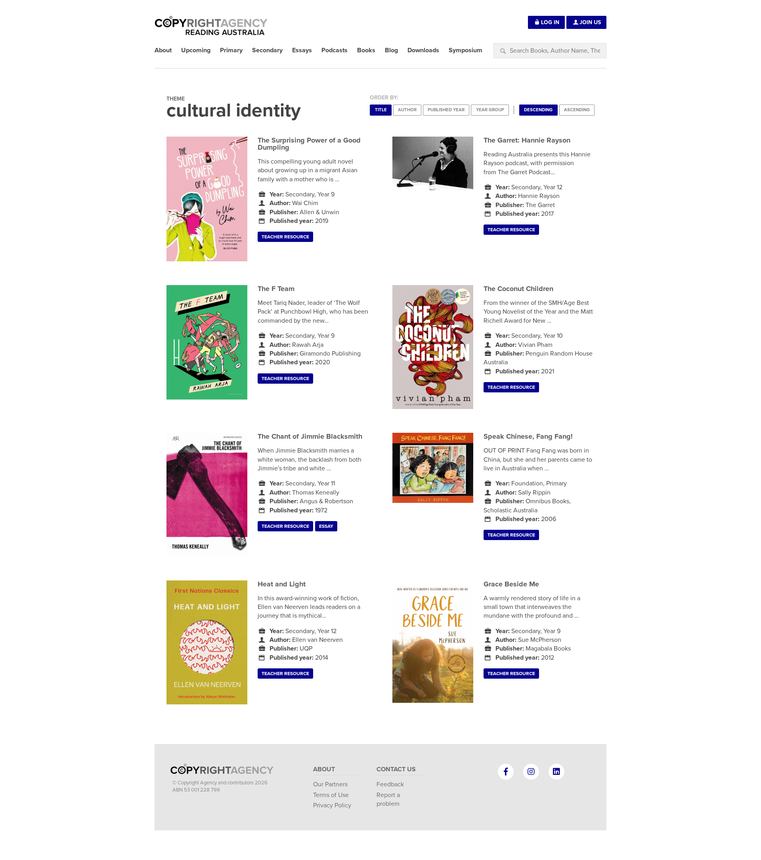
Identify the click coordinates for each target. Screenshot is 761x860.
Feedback (390, 784)
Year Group (490, 109)
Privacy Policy (332, 805)
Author (407, 109)
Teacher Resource (285, 237)
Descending (538, 109)
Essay (326, 526)
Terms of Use (331, 795)
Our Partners (330, 784)
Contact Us (396, 769)
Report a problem (388, 799)
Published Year (446, 109)
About (324, 769)
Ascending (577, 109)
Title (381, 109)
